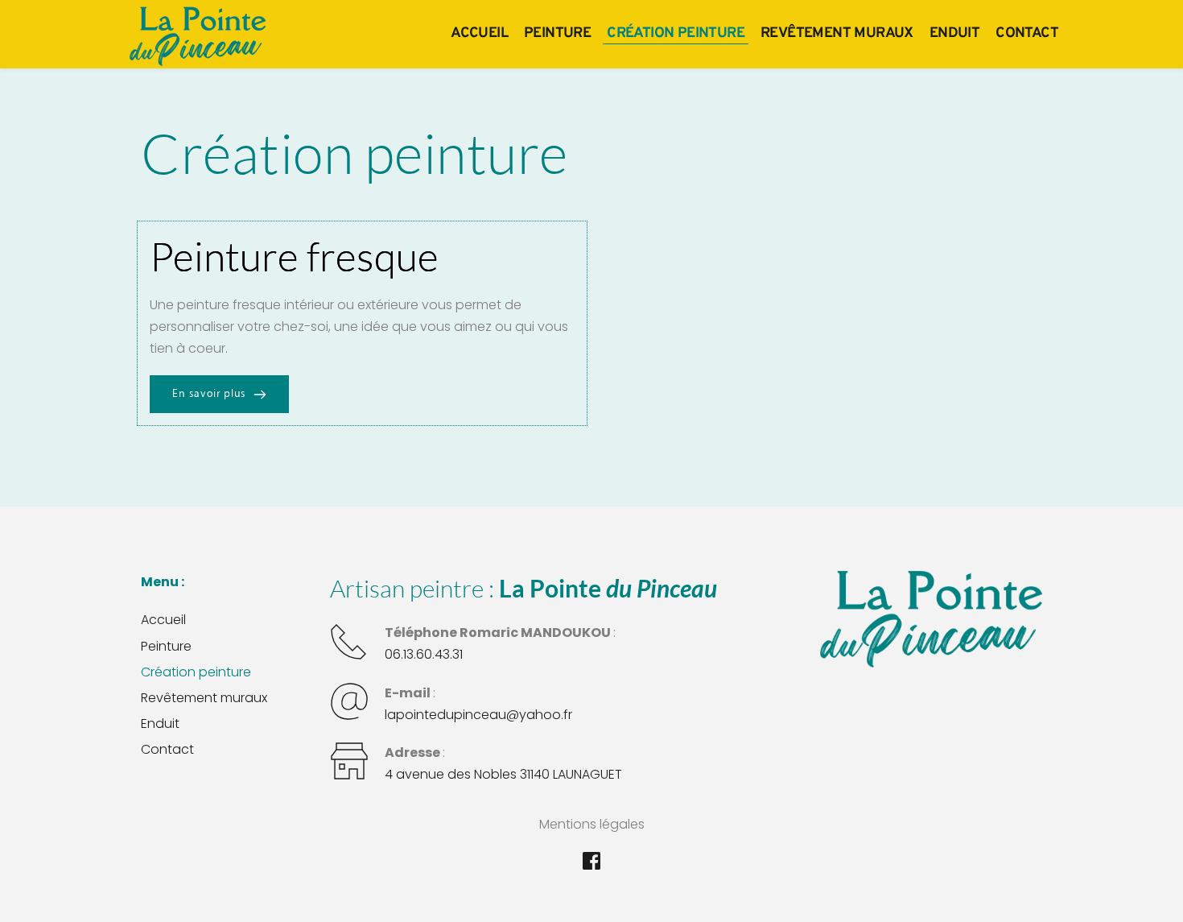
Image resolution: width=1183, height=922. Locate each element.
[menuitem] (479, 33)
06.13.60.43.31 (424, 654)
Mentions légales (592, 824)
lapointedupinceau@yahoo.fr (478, 714)
